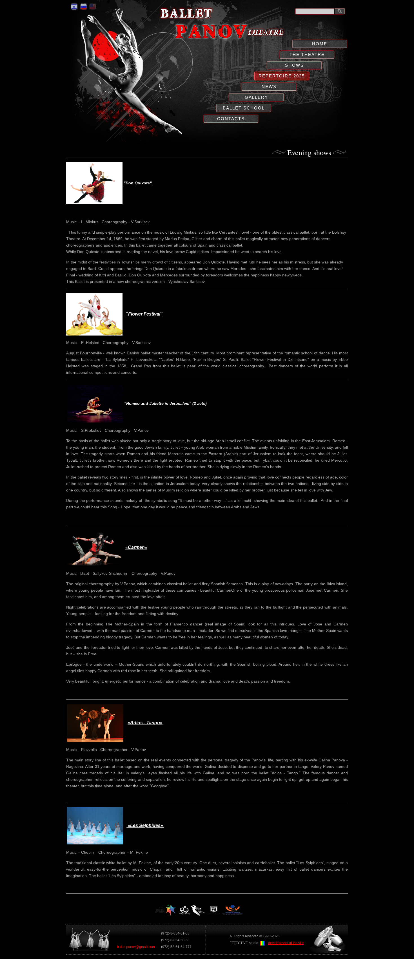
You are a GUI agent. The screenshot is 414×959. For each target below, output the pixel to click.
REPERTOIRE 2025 (282, 75)
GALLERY (256, 97)
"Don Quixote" (138, 183)
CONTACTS (231, 118)
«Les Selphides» (145, 825)
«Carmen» (136, 547)
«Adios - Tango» (145, 722)
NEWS (269, 86)
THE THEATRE (307, 54)
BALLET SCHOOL (244, 108)
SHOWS (294, 65)
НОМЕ (319, 43)
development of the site (286, 943)
